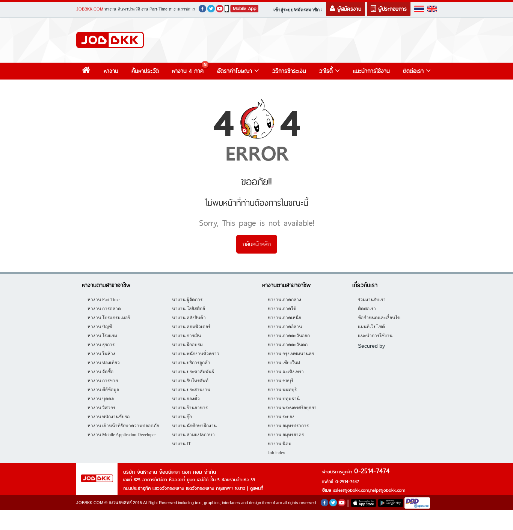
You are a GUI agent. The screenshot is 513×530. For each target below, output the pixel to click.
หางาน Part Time (103, 299)
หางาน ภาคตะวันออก (289, 335)
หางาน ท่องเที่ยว (104, 362)
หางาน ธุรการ (101, 344)
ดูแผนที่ (256, 488)
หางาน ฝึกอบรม (187, 344)
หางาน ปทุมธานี (284, 398)
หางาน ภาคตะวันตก (288, 344)
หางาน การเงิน (186, 335)
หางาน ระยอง (281, 416)
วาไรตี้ (327, 71)
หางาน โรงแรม (102, 335)
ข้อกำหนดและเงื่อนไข (379, 317)
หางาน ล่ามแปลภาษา (193, 434)
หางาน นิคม (279, 443)
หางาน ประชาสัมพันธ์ (193, 371)
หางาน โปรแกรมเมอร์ (109, 317)
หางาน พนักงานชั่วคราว (195, 353)
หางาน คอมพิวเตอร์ (191, 326)
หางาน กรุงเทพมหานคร (291, 353)
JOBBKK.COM (89, 9)
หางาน (110, 9)
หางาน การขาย (103, 380)
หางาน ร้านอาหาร (190, 407)
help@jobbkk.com (387, 490)
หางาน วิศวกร (101, 407)
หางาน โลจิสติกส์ (188, 308)
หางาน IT (181, 443)
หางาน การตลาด (104, 308)
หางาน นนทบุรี (282, 389)
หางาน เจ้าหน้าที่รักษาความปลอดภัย (123, 425)
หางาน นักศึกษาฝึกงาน (194, 425)
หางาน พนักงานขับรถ (109, 416)
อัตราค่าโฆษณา (235, 71)
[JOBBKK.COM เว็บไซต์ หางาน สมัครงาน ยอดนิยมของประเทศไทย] (110, 40)
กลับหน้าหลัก (257, 244)
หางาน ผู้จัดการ (187, 299)
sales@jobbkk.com (351, 490)
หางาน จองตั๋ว (186, 398)
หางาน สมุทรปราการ (288, 425)
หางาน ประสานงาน (191, 389)
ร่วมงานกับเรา (372, 299)
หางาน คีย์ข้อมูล (103, 389)
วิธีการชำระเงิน (289, 71)
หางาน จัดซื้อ (100, 371)
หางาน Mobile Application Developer (122, 434)
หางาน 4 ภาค (188, 71)
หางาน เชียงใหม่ (284, 362)
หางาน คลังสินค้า (189, 317)
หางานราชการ (182, 9)
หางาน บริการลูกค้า (191, 362)
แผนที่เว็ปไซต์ (371, 326)
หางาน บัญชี (100, 326)
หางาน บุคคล (101, 398)
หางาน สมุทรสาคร (286, 434)
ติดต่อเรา (414, 71)
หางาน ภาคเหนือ (284, 317)
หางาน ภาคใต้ (282, 308)
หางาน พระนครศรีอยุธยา (292, 407)
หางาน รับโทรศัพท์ (190, 380)
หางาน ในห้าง (101, 353)
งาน (144, 9)
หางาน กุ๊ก (182, 416)
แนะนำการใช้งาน (371, 71)
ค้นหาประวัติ (129, 9)
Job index (276, 452)
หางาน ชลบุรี (280, 380)
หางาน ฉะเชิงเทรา (286, 371)
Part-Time (158, 9)
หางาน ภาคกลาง (284, 299)
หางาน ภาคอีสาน (285, 326)
